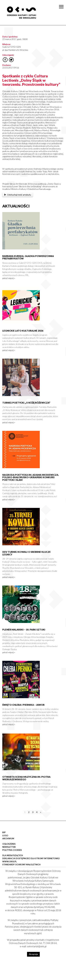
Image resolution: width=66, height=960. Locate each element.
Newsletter (9, 847)
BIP (4, 832)
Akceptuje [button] (33, 954)
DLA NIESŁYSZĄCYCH (12, 855)
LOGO (5, 835)
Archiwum (8, 838)
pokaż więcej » (8, 278)
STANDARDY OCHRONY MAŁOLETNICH (21, 864)
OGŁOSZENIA (9, 844)
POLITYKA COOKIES (12, 850)
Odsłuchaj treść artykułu (19, 194)
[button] (62, 32)
